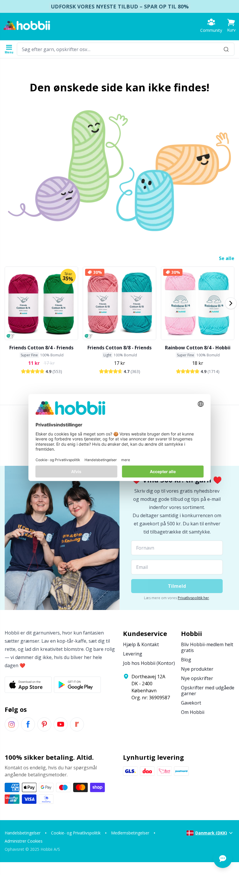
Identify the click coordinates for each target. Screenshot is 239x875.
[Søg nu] (226, 49)
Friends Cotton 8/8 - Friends (119, 347)
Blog (186, 659)
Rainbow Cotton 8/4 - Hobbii (198, 347)
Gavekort (191, 703)
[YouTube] (61, 724)
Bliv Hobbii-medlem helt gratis (207, 647)
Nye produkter (197, 669)
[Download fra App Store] (28, 685)
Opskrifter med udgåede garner (207, 690)
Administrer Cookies (24, 841)
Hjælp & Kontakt (141, 644)
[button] (231, 25)
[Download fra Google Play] (77, 685)
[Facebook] (28, 724)
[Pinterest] (44, 724)
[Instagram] (12, 724)
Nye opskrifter (197, 678)
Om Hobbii (192, 712)
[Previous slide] (8, 303)
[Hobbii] (26, 25)
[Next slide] (231, 303)
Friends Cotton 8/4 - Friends (41, 347)
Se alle (226, 258)
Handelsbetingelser (23, 833)
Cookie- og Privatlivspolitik (76, 833)
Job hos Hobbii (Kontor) (149, 663)
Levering (132, 654)
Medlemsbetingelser (130, 833)
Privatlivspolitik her (193, 597)
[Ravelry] (77, 724)
